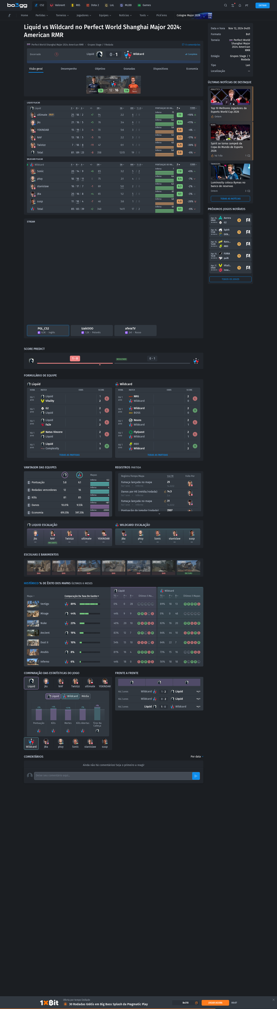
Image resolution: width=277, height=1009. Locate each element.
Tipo (213, 65)
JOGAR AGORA (215, 1002)
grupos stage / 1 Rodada (100, 44)
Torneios (61, 15)
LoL (112, 5)
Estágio (215, 56)
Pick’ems (161, 15)
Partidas (40, 15)
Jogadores (83, 15)
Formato (216, 34)
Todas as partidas (69, 455)
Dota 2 (95, 5)
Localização (218, 71)
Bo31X (185, 1002)
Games (147, 5)
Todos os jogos (230, 279)
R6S (78, 5)
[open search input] (225, 5)
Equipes (104, 15)
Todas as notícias (230, 198)
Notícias (124, 15)
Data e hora (218, 28)
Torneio (215, 40)
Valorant (60, 5)
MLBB (128, 5)
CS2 (42, 5)
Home (24, 15)
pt (246, 5)
